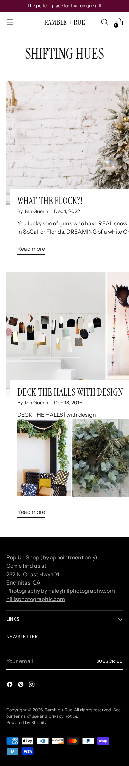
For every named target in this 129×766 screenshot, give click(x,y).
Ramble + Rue (58, 709)
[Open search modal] (104, 22)
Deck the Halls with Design (70, 392)
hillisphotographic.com (35, 599)
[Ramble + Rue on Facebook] (10, 685)
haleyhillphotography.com (81, 590)
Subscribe (109, 661)
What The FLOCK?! (50, 201)
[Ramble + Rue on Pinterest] (21, 685)
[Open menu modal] (10, 22)
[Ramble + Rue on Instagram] (32, 685)
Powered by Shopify (26, 722)
